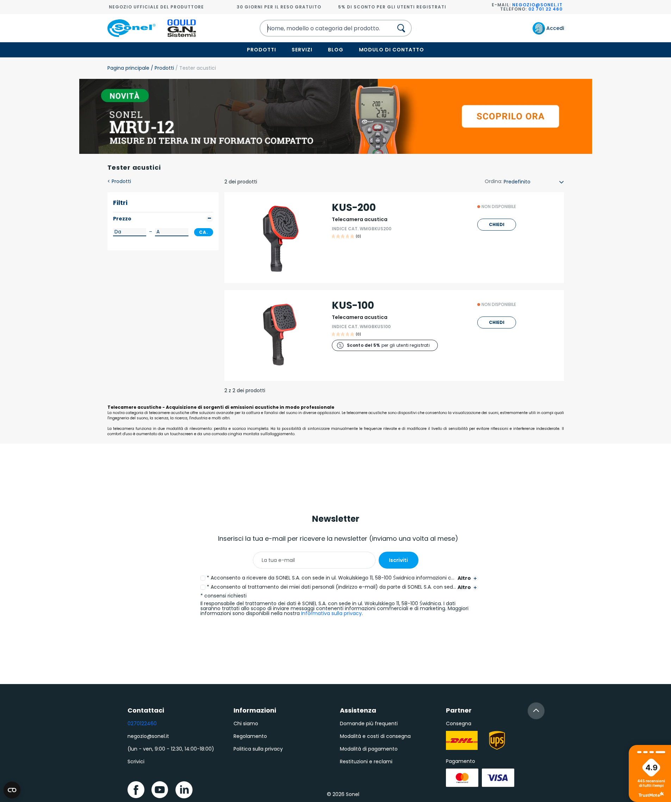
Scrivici (136, 761)
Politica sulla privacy (258, 748)
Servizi (302, 49)
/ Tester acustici (195, 67)
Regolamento (250, 736)
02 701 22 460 (545, 9)
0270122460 (142, 723)
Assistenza (358, 710)
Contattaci (146, 710)
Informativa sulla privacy (331, 613)
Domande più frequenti (369, 723)
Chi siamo (246, 723)
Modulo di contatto (391, 49)
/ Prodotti (161, 67)
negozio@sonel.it (537, 5)
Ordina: (493, 181)
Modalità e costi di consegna (375, 736)
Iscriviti (398, 560)
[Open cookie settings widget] (12, 790)
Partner (459, 710)
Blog (335, 49)
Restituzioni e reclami (366, 761)
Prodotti (261, 49)
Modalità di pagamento (369, 748)
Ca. (203, 232)
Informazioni (255, 710)
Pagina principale (128, 67)
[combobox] (320, 28)
